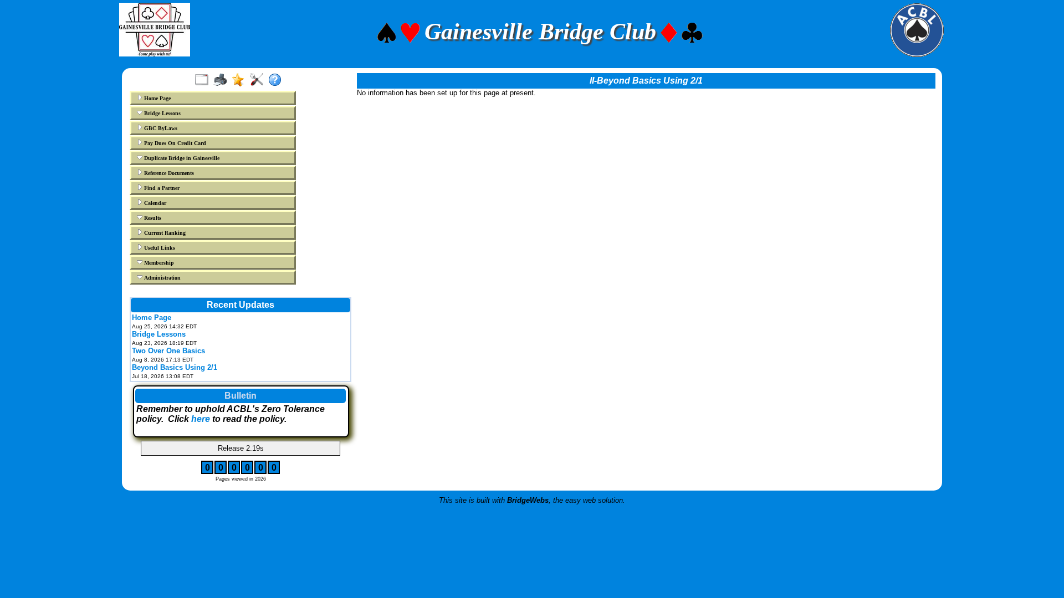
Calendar (154, 203)
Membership (158, 263)
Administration (161, 278)
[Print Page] (222, 80)
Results (151, 218)
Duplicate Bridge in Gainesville (180, 158)
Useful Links (158, 248)
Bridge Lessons (161, 113)
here (200, 419)
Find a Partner (161, 188)
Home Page (156, 98)
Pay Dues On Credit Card (174, 143)
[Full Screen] (204, 80)
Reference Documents (168, 173)
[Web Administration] (259, 80)
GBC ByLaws (159, 128)
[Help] (277, 80)
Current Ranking (164, 233)
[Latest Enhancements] (241, 80)
